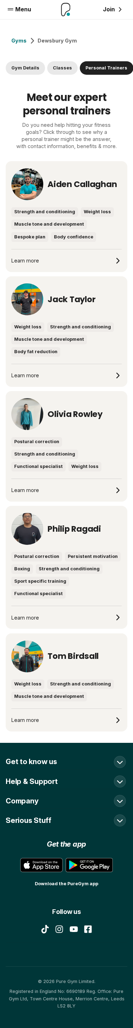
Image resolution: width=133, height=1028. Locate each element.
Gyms (19, 41)
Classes (62, 67)
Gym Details (25, 67)
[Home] (66, 9)
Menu (23, 9)
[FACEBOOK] (88, 929)
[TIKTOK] (45, 929)
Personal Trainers (106, 67)
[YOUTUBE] (74, 929)
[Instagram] (59, 929)
